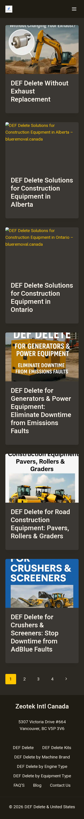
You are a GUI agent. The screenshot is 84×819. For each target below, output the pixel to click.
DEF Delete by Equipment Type (42, 776)
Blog (37, 785)
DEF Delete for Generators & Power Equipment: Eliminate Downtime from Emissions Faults (41, 411)
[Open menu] (74, 9)
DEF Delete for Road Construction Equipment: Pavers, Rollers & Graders (40, 524)
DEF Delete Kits (56, 748)
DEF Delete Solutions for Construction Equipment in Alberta (42, 193)
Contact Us (60, 785)
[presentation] (42, 49)
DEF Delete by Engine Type (42, 766)
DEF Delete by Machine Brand (42, 757)
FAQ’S (18, 785)
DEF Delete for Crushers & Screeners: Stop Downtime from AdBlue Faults (34, 633)
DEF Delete (23, 748)
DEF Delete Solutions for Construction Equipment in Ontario (42, 298)
